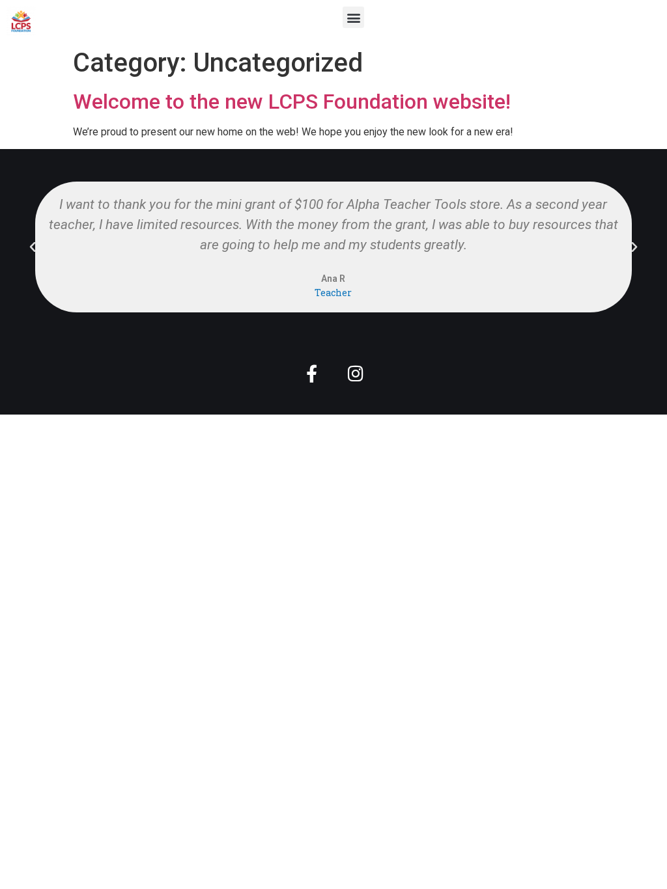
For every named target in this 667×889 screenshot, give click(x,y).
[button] (353, 17)
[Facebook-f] (311, 373)
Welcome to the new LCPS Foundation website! (292, 101)
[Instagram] (355, 373)
